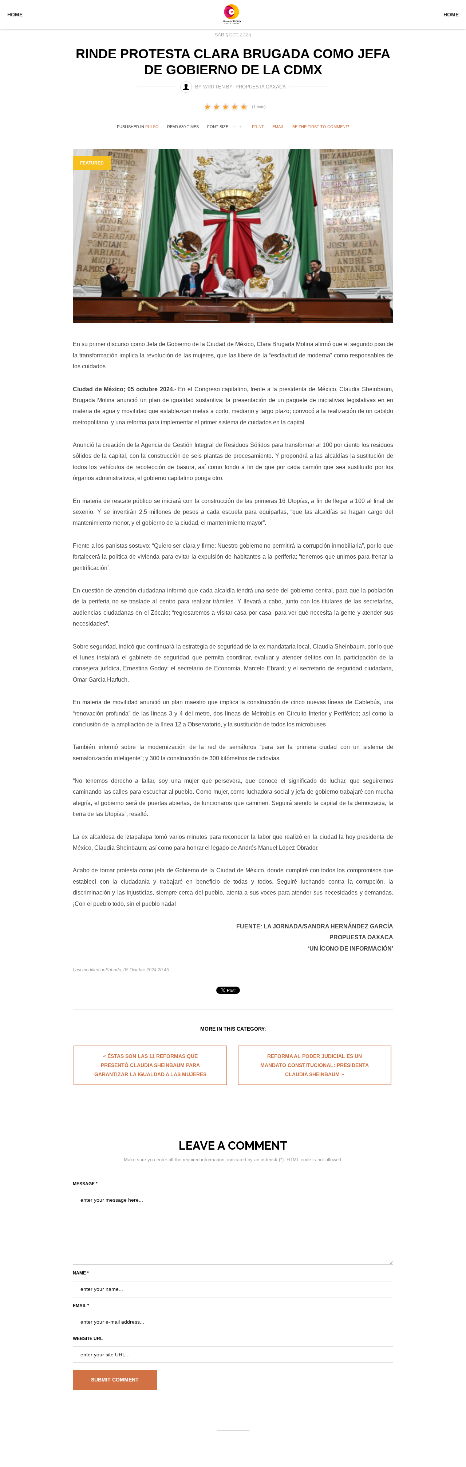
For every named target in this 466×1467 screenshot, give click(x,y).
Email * (81, 1305)
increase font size (241, 126)
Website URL (88, 1338)
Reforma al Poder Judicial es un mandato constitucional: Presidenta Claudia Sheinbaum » (314, 1065)
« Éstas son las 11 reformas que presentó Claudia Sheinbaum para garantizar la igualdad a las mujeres (150, 1065)
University (233, 14)
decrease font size (234, 126)
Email (278, 126)
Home (15, 14)
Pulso (152, 126)
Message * (85, 1183)
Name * (81, 1273)
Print (258, 126)
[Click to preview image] (233, 236)
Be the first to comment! (320, 126)
